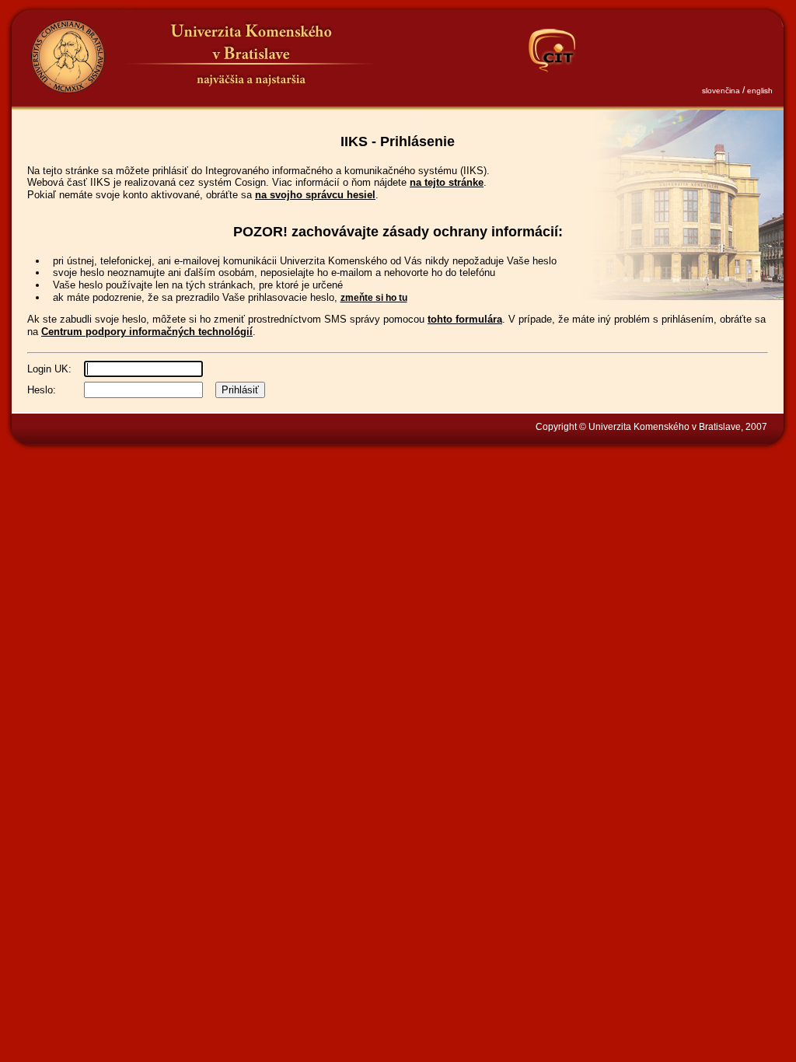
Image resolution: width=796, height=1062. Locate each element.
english (760, 90)
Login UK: (49, 369)
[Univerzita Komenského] (67, 56)
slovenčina (721, 90)
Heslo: (41, 390)
